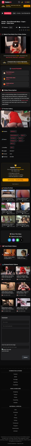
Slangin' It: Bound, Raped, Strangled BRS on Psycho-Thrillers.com (9, 258)
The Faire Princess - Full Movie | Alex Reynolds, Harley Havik (8, 225)
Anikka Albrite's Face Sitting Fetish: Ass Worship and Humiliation (8, 276)
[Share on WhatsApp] (17, 240)
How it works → (15, 184)
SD (11, 147)
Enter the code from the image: (9, 344)
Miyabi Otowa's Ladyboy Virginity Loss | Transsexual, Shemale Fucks (8, 308)
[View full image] (15, 119)
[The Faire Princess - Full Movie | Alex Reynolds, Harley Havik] (8, 219)
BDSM (15, 376)
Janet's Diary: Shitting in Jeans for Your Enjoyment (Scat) (22, 212)
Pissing (15, 417)
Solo (20, 140)
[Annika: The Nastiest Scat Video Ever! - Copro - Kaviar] (23, 270)
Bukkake (15, 402)
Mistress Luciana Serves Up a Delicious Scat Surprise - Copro (8, 199)
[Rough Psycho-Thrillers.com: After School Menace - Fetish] (23, 252)
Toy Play (12, 138)
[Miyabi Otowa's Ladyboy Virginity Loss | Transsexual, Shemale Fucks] (8, 302)
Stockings (15, 412)
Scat (14, 13)
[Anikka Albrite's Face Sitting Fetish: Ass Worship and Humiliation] (8, 270)
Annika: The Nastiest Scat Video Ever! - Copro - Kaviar (23, 276)
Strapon (15, 394)
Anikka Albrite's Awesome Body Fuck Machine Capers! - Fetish (8, 292)
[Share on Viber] (13, 240)
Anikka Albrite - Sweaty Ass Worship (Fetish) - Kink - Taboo (23, 292)
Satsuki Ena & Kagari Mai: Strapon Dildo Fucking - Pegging (22, 225)
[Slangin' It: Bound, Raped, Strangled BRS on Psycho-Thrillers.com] (10, 252)
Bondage (15, 379)
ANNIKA (12, 131)
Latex (15, 409)
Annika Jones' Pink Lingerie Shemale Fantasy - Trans (22, 308)
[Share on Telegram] (9, 240)
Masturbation (14, 135)
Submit (25, 357)
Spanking (15, 382)
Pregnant (15, 425)
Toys (20, 138)
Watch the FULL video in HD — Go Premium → (15, 57)
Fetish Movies (15, 428)
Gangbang (15, 391)
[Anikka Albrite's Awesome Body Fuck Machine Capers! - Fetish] (8, 286)
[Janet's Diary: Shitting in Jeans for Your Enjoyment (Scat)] (23, 206)
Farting (15, 420)
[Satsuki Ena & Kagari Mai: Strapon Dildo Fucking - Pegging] (23, 219)
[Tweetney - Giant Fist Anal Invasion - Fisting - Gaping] (8, 206)
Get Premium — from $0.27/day (15, 179)
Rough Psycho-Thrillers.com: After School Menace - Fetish (22, 258)
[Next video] (28, 254)
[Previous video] (2, 254)
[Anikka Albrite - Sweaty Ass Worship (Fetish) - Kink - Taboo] (23, 286)
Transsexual (15, 423)
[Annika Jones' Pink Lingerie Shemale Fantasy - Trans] (23, 302)
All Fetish (15, 431)
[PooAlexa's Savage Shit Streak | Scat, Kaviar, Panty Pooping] (23, 194)
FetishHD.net (7, 13)
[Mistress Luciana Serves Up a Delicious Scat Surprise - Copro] (8, 194)
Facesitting (15, 399)
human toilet (24, 100)
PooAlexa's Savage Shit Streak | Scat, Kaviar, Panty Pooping (22, 199)
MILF (12, 143)
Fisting (15, 397)
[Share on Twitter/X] (21, 240)
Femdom (15, 374)
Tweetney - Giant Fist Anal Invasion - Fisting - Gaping (7, 212)
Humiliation (15, 384)
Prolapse (13, 140)
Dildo (22, 135)
